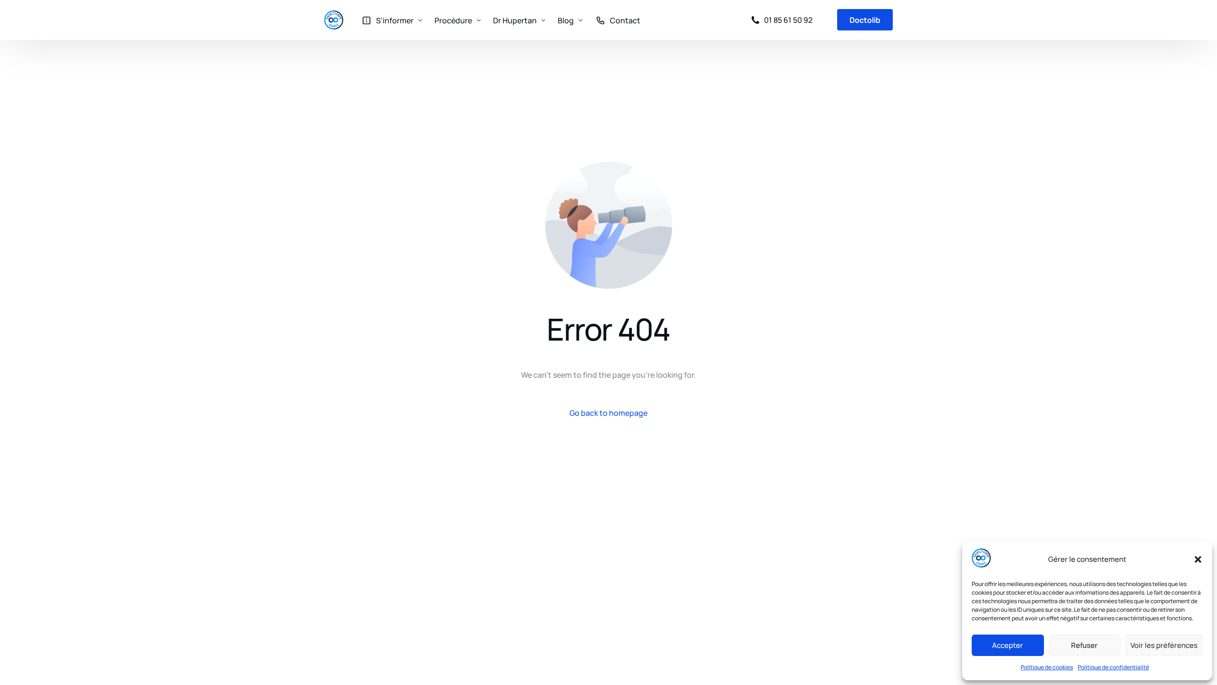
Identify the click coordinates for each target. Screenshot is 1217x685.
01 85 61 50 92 (788, 20)
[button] (1198, 559)
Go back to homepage (608, 413)
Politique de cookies (1047, 667)
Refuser (1084, 645)
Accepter (1007, 645)
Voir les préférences (1164, 645)
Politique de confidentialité (1113, 667)
